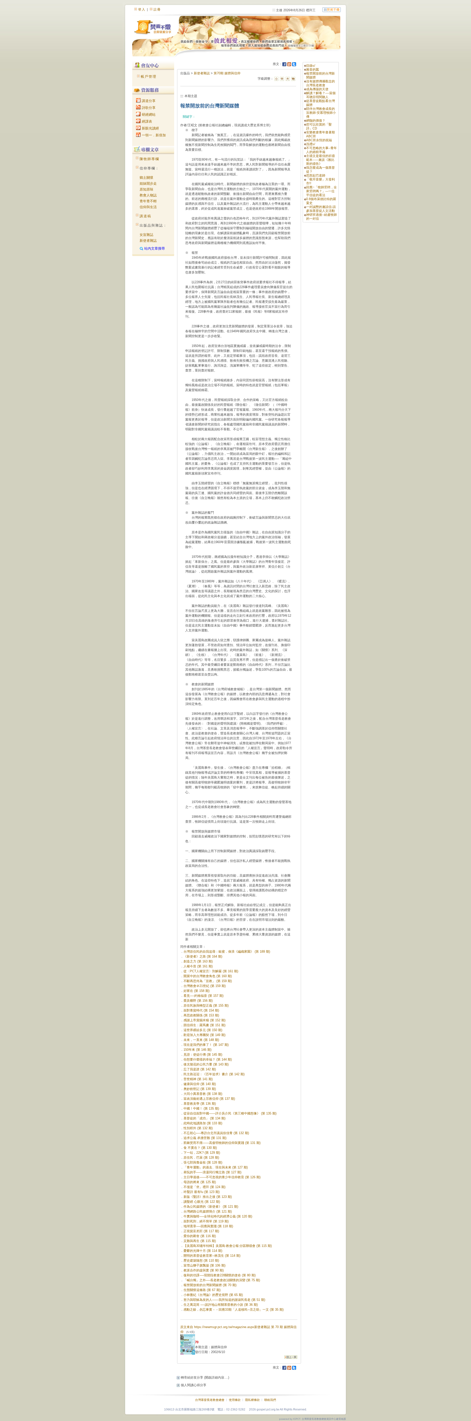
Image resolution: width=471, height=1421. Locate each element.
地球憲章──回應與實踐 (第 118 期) (208, 1226)
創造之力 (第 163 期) (198, 961)
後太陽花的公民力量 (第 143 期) (206, 1064)
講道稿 (145, 216)
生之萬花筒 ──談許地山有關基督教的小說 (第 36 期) (220, 1304)
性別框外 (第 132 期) (198, 1128)
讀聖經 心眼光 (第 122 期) (201, 1201)
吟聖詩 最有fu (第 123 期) (201, 1192)
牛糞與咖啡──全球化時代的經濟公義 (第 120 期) (217, 1216)
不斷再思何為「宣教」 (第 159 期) (207, 981)
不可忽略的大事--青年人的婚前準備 (321, 150)
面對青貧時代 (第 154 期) (201, 1010)
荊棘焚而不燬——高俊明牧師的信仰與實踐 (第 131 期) (222, 1143)
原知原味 (146, 189)
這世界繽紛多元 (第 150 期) (202, 1030)
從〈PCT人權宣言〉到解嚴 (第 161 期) (210, 971)
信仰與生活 (148, 207)
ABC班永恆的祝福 (319, 140)
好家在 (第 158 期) (196, 991)
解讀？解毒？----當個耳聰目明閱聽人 (321, 95)
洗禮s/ (310, 144)
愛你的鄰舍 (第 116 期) (199, 1236)
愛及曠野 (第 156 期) (198, 1000)
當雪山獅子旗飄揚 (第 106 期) (204, 1265)
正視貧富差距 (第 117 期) (201, 1231)
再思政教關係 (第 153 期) (201, 1015)
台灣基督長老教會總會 (209, 1400)
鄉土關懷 (146, 177)
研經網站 (148, 114)
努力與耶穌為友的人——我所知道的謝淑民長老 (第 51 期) (224, 1300)
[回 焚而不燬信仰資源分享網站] (331, 9)
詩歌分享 (148, 108)
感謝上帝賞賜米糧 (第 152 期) (204, 1020)
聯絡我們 (270, 1400)
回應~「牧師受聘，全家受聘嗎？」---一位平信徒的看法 (321, 191)
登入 (141, 9)
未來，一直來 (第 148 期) (201, 1040)
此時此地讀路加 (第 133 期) (202, 1123)
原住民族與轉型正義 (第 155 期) (206, 1005)
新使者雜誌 (148, 241)
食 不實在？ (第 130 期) (200, 1148)
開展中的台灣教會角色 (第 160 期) (207, 976)
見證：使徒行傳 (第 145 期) (202, 1054)
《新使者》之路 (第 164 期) (202, 956)
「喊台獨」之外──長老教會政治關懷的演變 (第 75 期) (221, 1280)
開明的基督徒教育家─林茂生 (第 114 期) (211, 1255)
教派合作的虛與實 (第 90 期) (203, 1270)
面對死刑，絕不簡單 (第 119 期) (206, 1221)
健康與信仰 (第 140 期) (199, 1084)
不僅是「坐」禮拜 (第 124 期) (204, 1187)
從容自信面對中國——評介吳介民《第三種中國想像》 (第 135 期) (229, 1113)
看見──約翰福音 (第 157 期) (203, 996)
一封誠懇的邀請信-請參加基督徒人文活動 (321, 209)
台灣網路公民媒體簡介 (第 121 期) (207, 1211)
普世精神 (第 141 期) (198, 1079)
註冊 (157, 9)
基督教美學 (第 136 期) (199, 1103)
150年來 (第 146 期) (197, 1049)
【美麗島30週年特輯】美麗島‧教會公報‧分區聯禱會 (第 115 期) (227, 1246)
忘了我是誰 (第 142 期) (199, 1069)
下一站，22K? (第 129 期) (201, 1152)
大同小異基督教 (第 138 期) (202, 1094)
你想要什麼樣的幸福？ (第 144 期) (207, 1059)
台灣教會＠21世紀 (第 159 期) (204, 986)
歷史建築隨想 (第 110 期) (201, 1260)
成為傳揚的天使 (317, 89)
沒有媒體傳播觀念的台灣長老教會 (320, 83)
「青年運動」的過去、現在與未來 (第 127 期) (215, 1167)
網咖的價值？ (315, 120)
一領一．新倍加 (153, 135)
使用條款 (235, 1400)
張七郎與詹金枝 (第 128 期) (202, 1162)
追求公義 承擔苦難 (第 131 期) (204, 1138)
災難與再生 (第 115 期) (199, 1241)
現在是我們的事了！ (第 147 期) (206, 1045)
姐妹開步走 (148, 183)
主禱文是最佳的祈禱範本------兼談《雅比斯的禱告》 (320, 160)
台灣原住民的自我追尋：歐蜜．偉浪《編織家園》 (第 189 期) (226, 951)
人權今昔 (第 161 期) (198, 966)
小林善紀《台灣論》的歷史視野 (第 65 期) (213, 1295)
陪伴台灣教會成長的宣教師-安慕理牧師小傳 (321, 112)
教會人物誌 (148, 195)
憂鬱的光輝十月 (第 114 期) (202, 1251)
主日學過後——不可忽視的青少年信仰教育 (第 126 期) (222, 1177)
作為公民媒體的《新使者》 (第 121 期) (210, 1206)
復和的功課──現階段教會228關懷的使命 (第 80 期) (219, 1275)
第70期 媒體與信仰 (227, 73)
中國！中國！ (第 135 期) (201, 1108)
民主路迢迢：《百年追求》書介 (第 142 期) (214, 1074)
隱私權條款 (252, 1400)
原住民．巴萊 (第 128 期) (201, 1157)
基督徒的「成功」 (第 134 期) (204, 1118)
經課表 (146, 121)
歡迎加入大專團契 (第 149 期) (204, 1035)
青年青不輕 (148, 201)
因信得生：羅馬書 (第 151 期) (204, 1025)
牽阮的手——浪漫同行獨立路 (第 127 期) (212, 1172)
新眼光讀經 (150, 128)
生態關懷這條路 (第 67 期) (202, 1290)
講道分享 (148, 101)
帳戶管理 (149, 76)
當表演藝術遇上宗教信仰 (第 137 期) (209, 1099)
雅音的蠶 (312, 69)
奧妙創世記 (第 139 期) (199, 1089)
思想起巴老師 (315, 175)
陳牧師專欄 (149, 159)
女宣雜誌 (146, 235)
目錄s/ (310, 65)
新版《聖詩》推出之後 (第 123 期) (207, 1197)
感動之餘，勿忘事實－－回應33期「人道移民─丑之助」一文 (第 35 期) (233, 1309)
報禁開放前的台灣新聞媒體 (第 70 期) (209, 1285)
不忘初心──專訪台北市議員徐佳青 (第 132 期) (216, 1133)
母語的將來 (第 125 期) (199, 1182)
